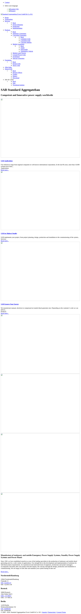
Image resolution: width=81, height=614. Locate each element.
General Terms (61, 612)
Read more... (5, 170)
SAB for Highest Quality (9, 233)
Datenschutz (52, 612)
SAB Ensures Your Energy (10, 304)
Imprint (44, 612)
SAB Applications (7, 161)
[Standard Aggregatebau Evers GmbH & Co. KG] (17, 14)
